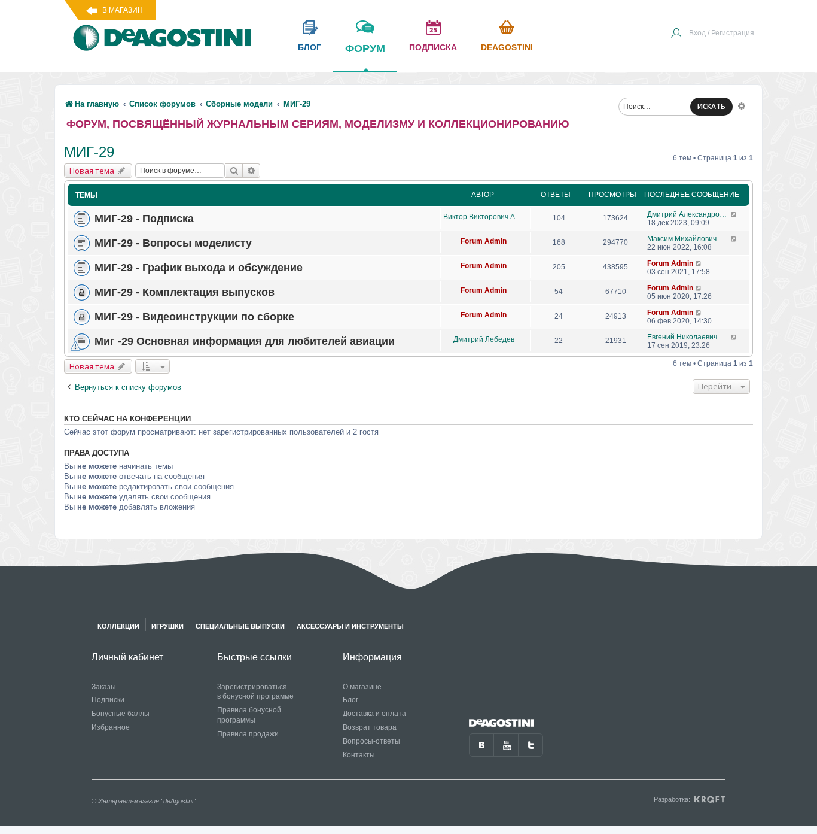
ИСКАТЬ (711, 106)
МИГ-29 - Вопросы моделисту (173, 243)
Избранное (111, 727)
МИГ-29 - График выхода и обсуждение (198, 268)
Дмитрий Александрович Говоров (688, 214)
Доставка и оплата (374, 713)
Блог (350, 700)
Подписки (108, 700)
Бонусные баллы (121, 713)
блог (309, 47)
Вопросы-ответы (371, 741)
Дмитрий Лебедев (483, 339)
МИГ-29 (89, 152)
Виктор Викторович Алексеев (483, 217)
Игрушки (167, 626)
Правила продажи (248, 734)
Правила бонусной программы (249, 715)
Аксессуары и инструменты (350, 626)
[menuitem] (712, 34)
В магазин (122, 10)
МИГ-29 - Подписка (144, 219)
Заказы (104, 687)
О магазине (362, 687)
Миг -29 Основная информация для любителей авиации (244, 341)
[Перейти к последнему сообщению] (734, 214)
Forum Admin (484, 241)
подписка (433, 47)
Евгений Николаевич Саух (688, 337)
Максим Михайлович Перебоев (688, 239)
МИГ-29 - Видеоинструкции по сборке (194, 317)
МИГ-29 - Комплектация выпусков (184, 292)
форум (365, 48)
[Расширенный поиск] (741, 105)
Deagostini (507, 47)
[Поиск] (234, 170)
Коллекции (118, 626)
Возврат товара (370, 727)
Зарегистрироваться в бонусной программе (255, 692)
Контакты (359, 755)
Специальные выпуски (240, 626)
